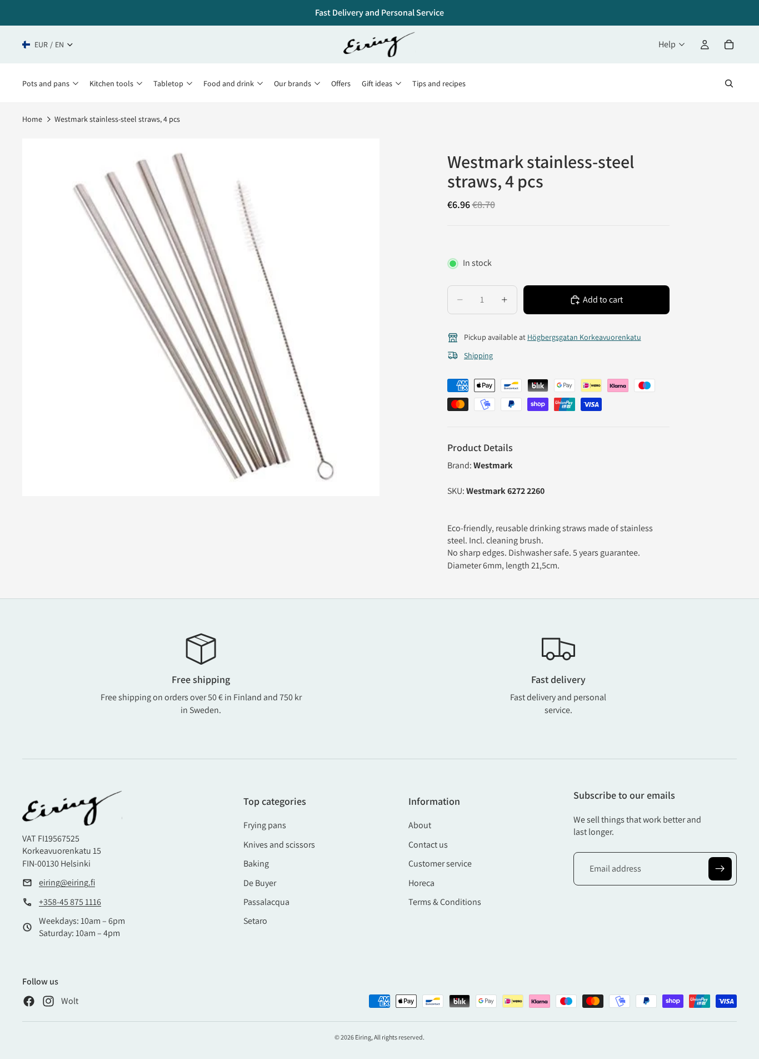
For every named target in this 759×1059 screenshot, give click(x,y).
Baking (256, 863)
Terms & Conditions (444, 902)
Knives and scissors (279, 844)
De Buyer (259, 883)
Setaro (255, 921)
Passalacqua (266, 902)
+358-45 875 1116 (70, 902)
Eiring (363, 1037)
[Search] (729, 83)
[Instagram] (48, 1001)
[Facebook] (29, 1001)
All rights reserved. (399, 1037)
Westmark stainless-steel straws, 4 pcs (117, 119)
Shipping (478, 355)
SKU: (456, 491)
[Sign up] (720, 868)
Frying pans (264, 825)
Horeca (421, 883)
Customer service (440, 863)
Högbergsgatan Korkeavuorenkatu (584, 337)
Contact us (428, 844)
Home (32, 119)
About (419, 825)
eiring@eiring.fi (67, 882)
